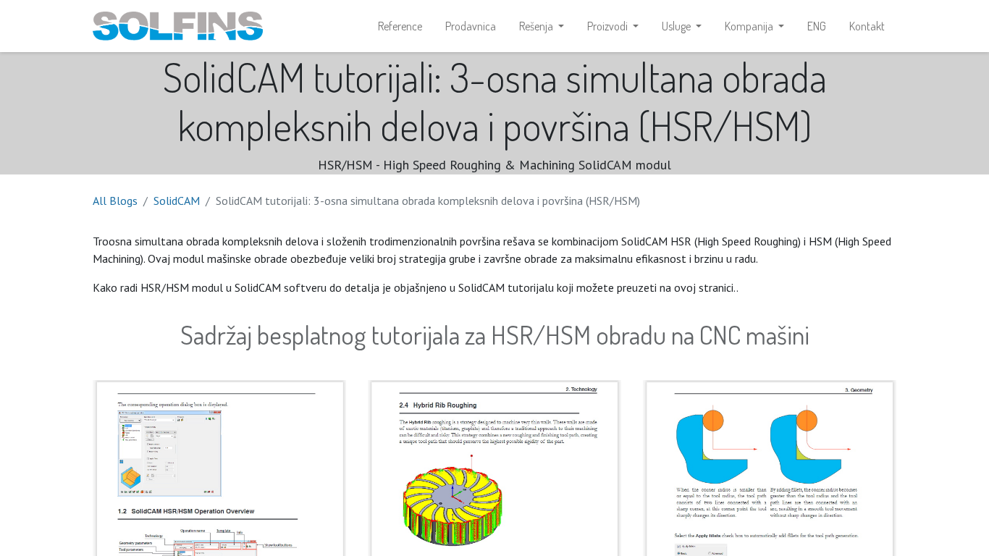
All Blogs (115, 200)
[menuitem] (400, 26)
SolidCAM (176, 200)
